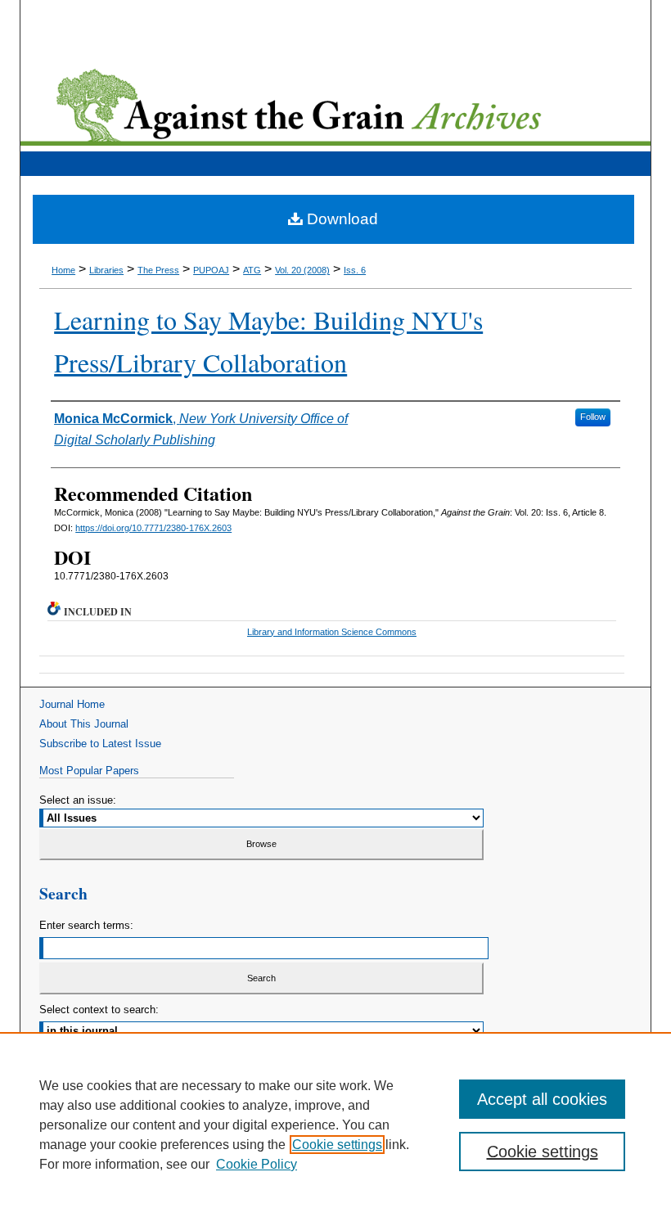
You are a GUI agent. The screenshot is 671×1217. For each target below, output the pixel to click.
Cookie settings (337, 1145)
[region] (335, 1124)
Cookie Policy (256, 1164)
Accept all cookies (542, 1099)
